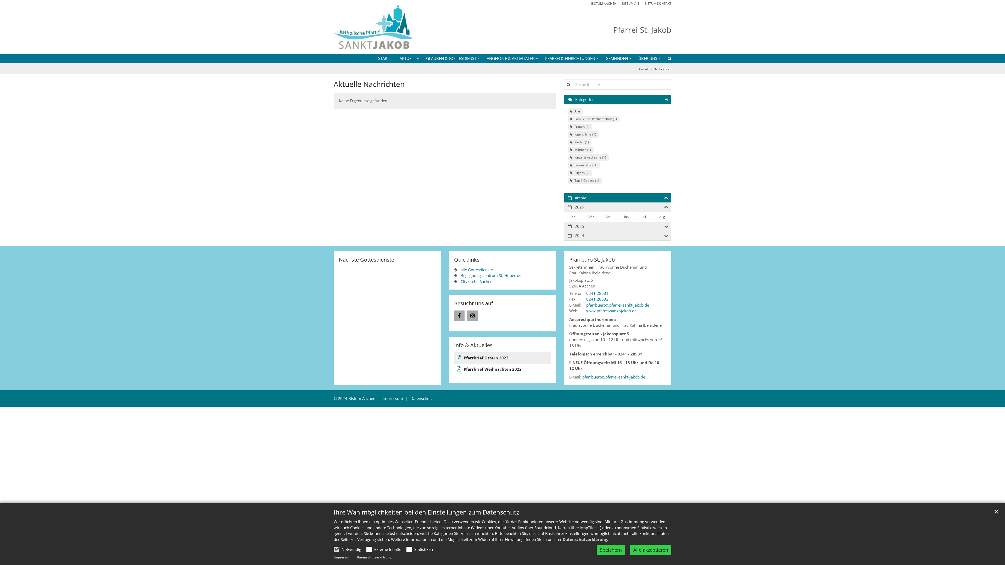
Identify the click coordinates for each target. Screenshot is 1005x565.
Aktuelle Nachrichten (369, 84)
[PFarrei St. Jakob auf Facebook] (459, 315)
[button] (666, 59)
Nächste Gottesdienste (366, 259)
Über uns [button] (647, 58)
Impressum (342, 557)
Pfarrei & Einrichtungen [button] (570, 58)
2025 (579, 226)
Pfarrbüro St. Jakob (592, 259)
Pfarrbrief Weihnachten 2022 (493, 369)
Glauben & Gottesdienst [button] (451, 58)
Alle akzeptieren (650, 550)
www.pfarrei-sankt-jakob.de (611, 310)
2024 (579, 235)
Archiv (580, 197)
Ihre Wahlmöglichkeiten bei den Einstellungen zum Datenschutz (426, 512)
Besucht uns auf (473, 303)
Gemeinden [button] (617, 58)
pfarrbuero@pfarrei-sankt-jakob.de (613, 377)
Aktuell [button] (408, 58)
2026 (579, 207)
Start (383, 58)
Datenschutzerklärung (585, 539)
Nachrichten (662, 69)
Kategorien (585, 99)
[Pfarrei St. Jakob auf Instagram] (472, 315)
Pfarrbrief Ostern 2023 (486, 357)
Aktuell (644, 69)
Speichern (611, 550)
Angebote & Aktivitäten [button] (511, 58)
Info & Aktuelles (473, 345)
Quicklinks (466, 259)
